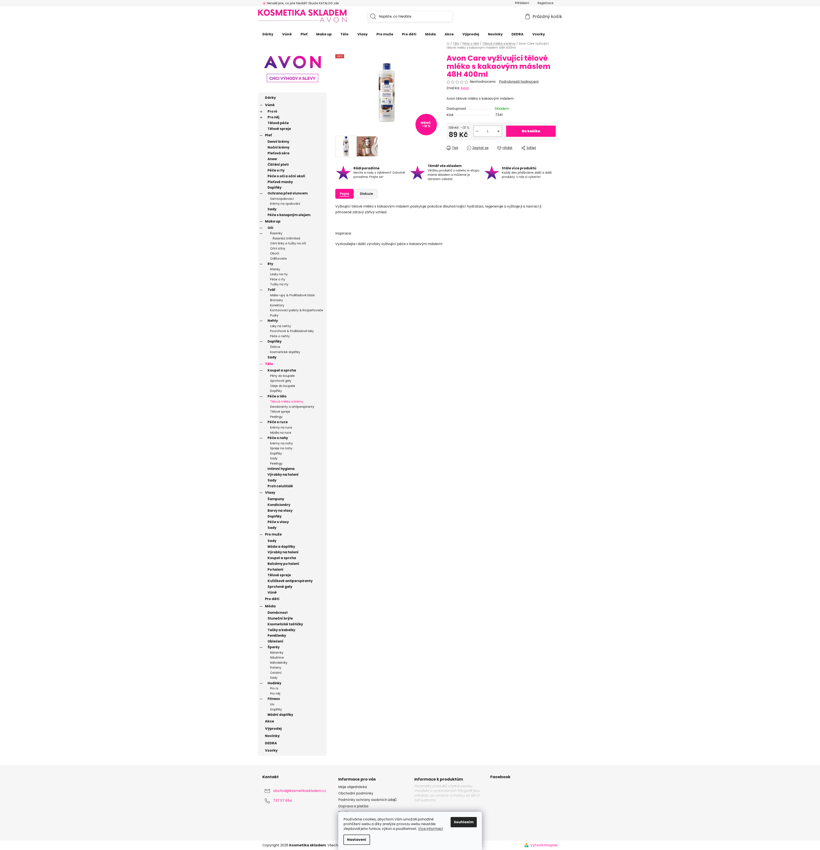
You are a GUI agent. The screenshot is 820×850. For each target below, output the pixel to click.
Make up (272, 221)
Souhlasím (464, 822)
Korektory (277, 305)
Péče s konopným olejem (289, 215)
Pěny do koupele (282, 376)
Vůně (270, 104)
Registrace (546, 3)
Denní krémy (278, 141)
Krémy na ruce (281, 427)
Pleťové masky (280, 182)
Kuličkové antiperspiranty (290, 581)
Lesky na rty (279, 274)
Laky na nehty (280, 326)
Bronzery (276, 300)
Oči (270, 228)
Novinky (272, 735)
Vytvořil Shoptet (544, 845)
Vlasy (270, 492)
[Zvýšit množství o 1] (498, 131)
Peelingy (276, 417)
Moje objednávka (352, 787)
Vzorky (271, 750)
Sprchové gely (280, 381)
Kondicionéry (279, 504)
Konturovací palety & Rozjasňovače (296, 310)
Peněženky (277, 635)
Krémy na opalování (285, 204)
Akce (269, 721)
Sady (272, 209)
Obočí (274, 253)
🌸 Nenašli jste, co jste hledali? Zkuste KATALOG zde (300, 3)
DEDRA (271, 743)
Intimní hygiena (281, 468)
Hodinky (274, 683)
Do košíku (531, 131)
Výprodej (273, 728)
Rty (270, 264)
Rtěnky (275, 269)
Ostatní (275, 673)
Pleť (268, 135)
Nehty (273, 320)
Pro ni (272, 111)
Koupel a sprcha (282, 370)
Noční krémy (278, 147)
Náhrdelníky (278, 662)
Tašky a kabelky (281, 630)
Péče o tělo (277, 396)
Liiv (272, 704)
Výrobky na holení (283, 474)
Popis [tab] (344, 193)
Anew (272, 159)
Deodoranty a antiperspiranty (292, 407)
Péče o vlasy (278, 522)
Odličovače (278, 258)
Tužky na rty (279, 284)
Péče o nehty (280, 336)
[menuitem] (268, 34)
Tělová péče (278, 123)
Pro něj (273, 117)
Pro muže (273, 534)
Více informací (430, 828)
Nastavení (356, 839)
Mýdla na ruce (280, 432)
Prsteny (275, 667)
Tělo (269, 363)
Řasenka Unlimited (286, 238)
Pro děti (272, 598)
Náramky (276, 652)
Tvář (271, 289)
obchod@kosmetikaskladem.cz (299, 790)
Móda (270, 606)
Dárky (270, 97)
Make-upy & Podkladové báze (292, 295)
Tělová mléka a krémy (286, 401)
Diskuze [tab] (366, 193)
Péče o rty (276, 170)
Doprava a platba (353, 806)
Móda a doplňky (281, 546)
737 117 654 (282, 800)
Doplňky (274, 187)
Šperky (274, 647)
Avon (464, 88)
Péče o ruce (278, 422)
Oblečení (275, 641)
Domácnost (278, 612)
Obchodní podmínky (355, 793)
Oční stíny (277, 248)
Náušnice (277, 657)
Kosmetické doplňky (285, 352)
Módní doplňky (280, 714)
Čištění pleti (278, 164)
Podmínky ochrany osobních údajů (367, 799)
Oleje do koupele (282, 386)
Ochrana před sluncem (288, 193)
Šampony (276, 499)
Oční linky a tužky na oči (288, 243)
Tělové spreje (279, 128)
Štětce (275, 347)
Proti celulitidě (280, 486)
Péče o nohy (278, 438)
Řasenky (276, 233)
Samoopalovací (282, 199)
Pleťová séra (278, 153)
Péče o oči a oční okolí (286, 176)
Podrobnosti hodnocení (519, 81)
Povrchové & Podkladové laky (292, 331)
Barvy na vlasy (280, 510)
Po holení (275, 569)
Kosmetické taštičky (285, 624)
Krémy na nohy (281, 443)
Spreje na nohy (281, 448)
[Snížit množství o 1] (477, 131)
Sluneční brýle (280, 618)
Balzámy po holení (283, 563)
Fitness (274, 699)
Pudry (274, 315)
